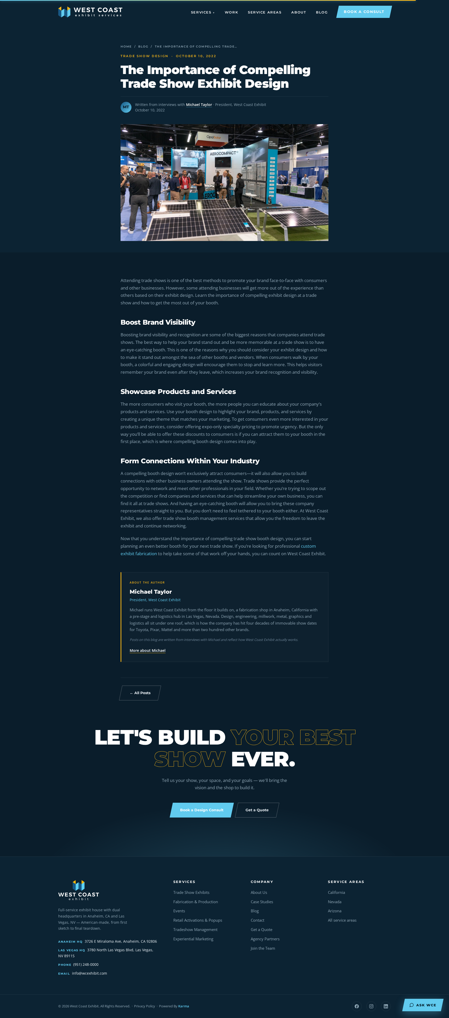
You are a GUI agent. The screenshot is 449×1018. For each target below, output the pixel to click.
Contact (257, 920)
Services (201, 12)
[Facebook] (357, 1006)
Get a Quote (261, 929)
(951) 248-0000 (85, 964)
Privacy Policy (144, 1006)
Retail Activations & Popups (197, 920)
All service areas (342, 920)
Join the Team (263, 948)
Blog (322, 12)
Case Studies (262, 901)
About (298, 12)
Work (231, 12)
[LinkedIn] (386, 1006)
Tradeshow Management (195, 929)
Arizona (334, 910)
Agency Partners (265, 938)
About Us (259, 892)
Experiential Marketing (193, 938)
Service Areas (264, 12)
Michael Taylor (199, 104)
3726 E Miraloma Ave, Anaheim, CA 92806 (121, 941)
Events (179, 910)
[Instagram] (371, 1006)
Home (126, 46)
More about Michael (148, 650)
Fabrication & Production (195, 901)
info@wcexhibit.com (89, 973)
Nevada (334, 901)
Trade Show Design (145, 56)
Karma (183, 1006)
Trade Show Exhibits (191, 892)
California (336, 892)
